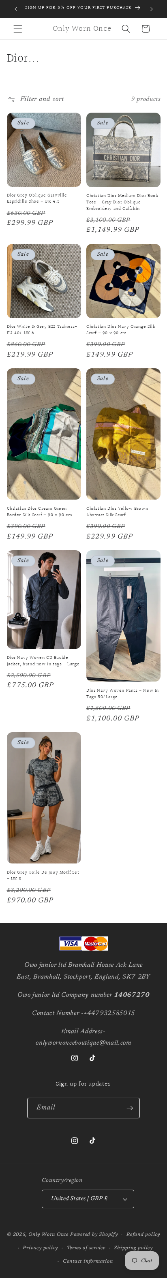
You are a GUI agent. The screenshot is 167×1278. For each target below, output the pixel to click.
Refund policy (143, 1234)
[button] (18, 28)
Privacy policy (40, 1248)
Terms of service (86, 1248)
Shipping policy (133, 1248)
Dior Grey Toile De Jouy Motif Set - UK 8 (43, 876)
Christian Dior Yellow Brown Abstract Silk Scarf (117, 512)
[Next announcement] (152, 9)
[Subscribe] (129, 1108)
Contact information (88, 1261)
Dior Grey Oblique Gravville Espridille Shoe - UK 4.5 (37, 198)
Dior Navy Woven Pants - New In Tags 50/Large (122, 694)
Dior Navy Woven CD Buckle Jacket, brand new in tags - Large (43, 661)
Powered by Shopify (94, 1234)
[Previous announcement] (16, 9)
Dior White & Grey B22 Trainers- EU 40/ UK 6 (42, 330)
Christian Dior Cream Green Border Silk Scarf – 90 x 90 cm (40, 512)
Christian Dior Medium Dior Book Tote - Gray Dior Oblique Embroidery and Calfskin (122, 202)
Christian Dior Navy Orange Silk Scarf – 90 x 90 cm (121, 330)
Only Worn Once (48, 1234)
